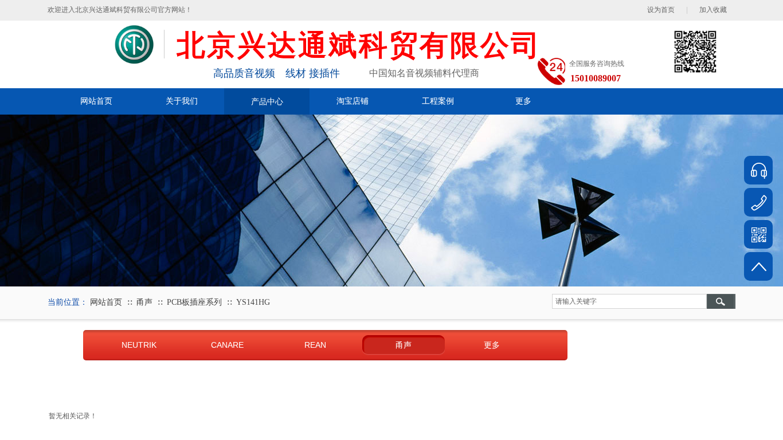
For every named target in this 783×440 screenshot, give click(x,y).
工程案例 (438, 101)
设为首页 (661, 10)
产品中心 (267, 101)
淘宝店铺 (352, 101)
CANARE (227, 344)
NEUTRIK (139, 344)
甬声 (144, 302)
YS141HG (253, 302)
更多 (523, 101)
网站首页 (96, 101)
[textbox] (629, 301)
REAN (315, 344)
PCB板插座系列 (194, 302)
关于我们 (182, 101)
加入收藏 (713, 10)
